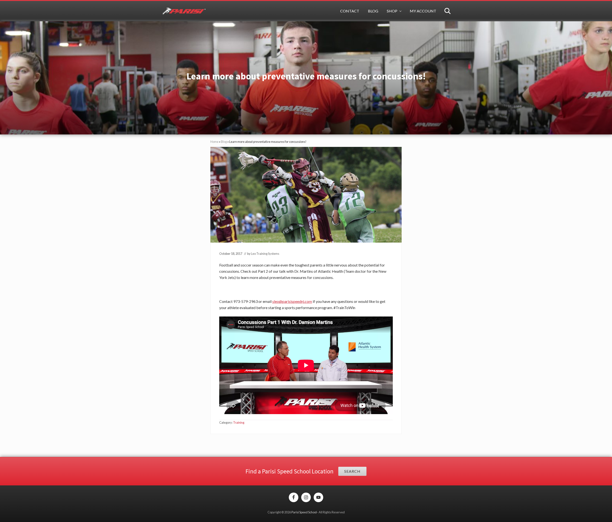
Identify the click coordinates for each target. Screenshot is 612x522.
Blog (224, 142)
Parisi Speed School (304, 512)
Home (214, 142)
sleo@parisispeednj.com (292, 301)
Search (352, 471)
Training (238, 422)
